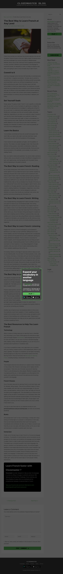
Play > (31, 293)
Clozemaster (28, 284)
